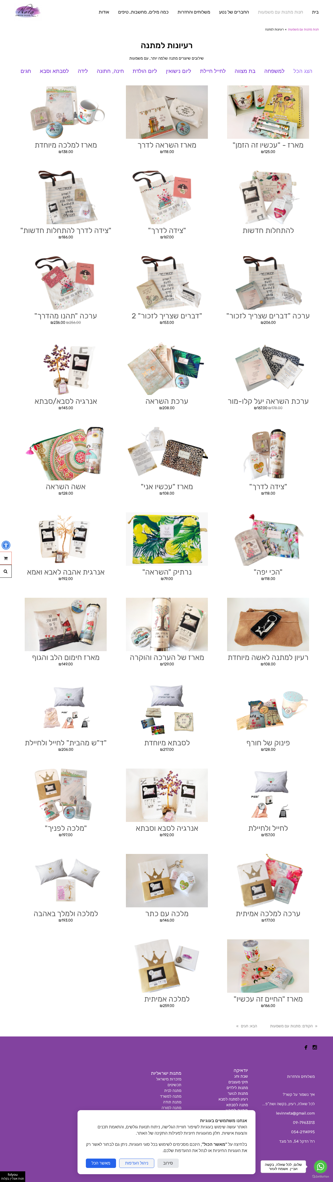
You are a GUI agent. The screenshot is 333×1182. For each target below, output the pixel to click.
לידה (83, 71)
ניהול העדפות (136, 1163)
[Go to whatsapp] (320, 1166)
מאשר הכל (101, 1163)
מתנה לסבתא (237, 1105)
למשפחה (274, 71)
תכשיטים (174, 1085)
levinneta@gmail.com (295, 1113)
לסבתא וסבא (54, 71)
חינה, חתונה (110, 71)
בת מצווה (245, 71)
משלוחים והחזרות (301, 1076)
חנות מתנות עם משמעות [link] (303, 29)
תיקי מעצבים (238, 1082)
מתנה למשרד (170, 1096)
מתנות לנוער (238, 1093)
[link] (28, 12)
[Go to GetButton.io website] (320, 1176)
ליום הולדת (145, 71)
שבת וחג (241, 1076)
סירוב (168, 1163)
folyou (12, 1176)
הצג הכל (302, 71)
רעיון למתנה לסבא (233, 1099)
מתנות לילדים (237, 1087)
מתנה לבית (172, 1090)
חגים (26, 71)
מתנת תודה (172, 1102)
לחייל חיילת (213, 71)
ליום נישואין (178, 71)
